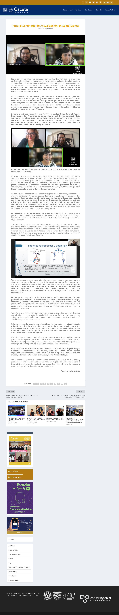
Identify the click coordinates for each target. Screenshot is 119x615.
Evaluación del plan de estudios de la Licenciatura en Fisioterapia (36, 419)
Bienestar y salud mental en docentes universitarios (55, 418)
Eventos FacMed (110, 10)
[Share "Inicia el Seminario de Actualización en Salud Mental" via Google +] (41, 384)
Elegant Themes (18, 614)
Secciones (88, 10)
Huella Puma (12, 571)
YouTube (46, 114)
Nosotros (78, 10)
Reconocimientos (14, 580)
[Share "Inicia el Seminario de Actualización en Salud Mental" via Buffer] (55, 384)
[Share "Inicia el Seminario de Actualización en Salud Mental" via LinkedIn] (51, 384)
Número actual (67, 10)
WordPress (34, 614)
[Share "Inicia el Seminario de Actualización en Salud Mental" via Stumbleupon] (58, 384)
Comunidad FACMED (15, 554)
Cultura (11, 559)
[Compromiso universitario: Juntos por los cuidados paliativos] (16, 410)
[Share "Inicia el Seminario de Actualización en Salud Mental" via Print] (65, 384)
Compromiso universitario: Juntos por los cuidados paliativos (16, 419)
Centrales (99, 10)
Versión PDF (14, 471)
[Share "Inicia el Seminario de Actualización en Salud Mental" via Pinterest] (48, 384)
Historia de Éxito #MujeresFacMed (19, 567)
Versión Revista (15, 477)
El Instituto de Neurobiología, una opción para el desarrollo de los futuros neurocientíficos (74, 420)
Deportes (11, 563)
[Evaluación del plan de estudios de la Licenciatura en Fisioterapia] (36, 410)
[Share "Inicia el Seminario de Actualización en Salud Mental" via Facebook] (34, 384)
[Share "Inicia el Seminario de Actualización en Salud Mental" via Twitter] (37, 384)
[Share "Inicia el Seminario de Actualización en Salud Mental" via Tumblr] (44, 384)
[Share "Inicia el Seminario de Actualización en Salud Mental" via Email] (62, 384)
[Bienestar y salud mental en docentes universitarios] (55, 410)
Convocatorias (13, 550)
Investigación (13, 576)
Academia (50, 28)
